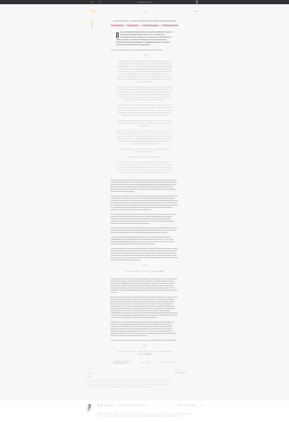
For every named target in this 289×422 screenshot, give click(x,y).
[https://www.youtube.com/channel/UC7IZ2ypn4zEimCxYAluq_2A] (107, 405)
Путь (93, 11)
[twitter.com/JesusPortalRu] (101, 405)
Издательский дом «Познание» (171, 415)
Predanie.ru (179, 413)
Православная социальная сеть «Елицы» (149, 415)
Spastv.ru (117, 415)
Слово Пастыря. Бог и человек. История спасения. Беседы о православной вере (144, 21)
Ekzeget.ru (163, 413)
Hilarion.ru (116, 413)
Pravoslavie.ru (146, 413)
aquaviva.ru (134, 415)
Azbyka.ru (171, 413)
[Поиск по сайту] (100, 2)
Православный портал (144, 2)
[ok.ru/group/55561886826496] (104, 405)
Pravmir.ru (155, 413)
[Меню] (92, 2)
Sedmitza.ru (188, 413)
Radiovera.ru (109, 415)
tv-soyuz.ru (125, 415)
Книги (144, 11)
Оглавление (92, 25)
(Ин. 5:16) (147, 354)
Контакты (186, 405)
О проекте (179, 405)
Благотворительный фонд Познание (131, 413)
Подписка (193, 405)
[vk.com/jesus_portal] (98, 405)
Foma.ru (102, 415)
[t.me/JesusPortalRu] (110, 405)
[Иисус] (196, 2)
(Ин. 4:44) (160, 271)
